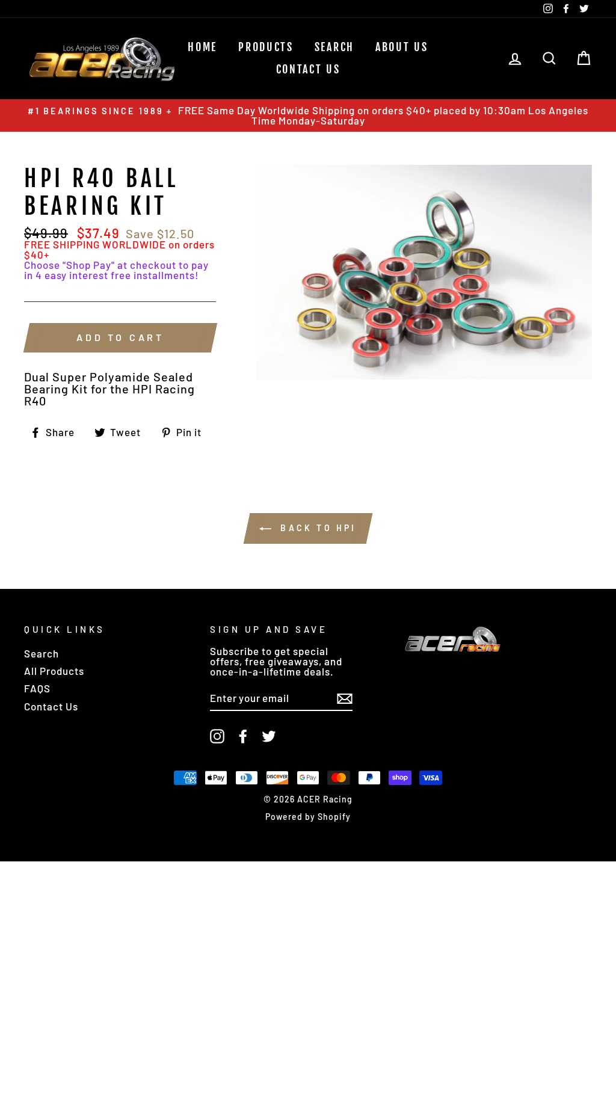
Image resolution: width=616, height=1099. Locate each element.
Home (202, 47)
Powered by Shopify (308, 816)
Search (41, 653)
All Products (54, 671)
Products (266, 47)
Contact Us (308, 69)
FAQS (37, 688)
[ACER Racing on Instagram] (217, 736)
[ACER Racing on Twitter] (269, 736)
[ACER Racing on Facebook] (243, 736)
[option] (308, 115)
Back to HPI (316, 528)
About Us (401, 47)
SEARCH (334, 47)
